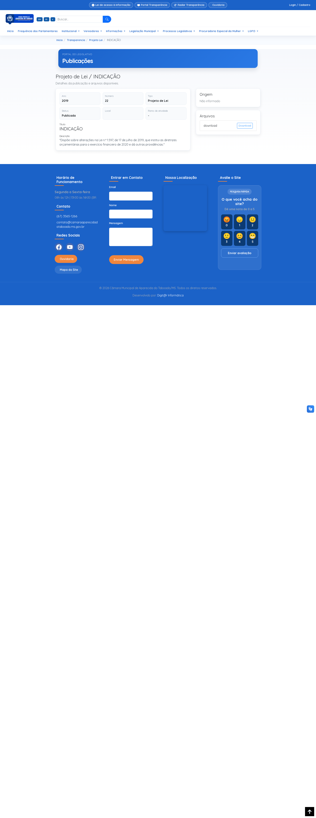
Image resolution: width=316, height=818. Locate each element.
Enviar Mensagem (126, 259)
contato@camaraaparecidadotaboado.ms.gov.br (77, 224)
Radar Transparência (191, 5)
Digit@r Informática (170, 295)
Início (10, 31)
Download (245, 125)
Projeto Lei (96, 40)
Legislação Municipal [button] (143, 31)
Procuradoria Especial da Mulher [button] (220, 31)
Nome (113, 205)
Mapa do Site (69, 270)
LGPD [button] (252, 31)
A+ (39, 19)
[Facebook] (59, 247)
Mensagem (116, 223)
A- (46, 19)
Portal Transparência (154, 5)
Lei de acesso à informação (112, 5)
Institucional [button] (69, 31)
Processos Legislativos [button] (178, 31)
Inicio (60, 40)
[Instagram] (81, 247)
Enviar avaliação (239, 253)
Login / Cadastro (299, 5)
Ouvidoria (218, 5)
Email (112, 187)
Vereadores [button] (92, 31)
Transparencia (76, 40)
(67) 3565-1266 (67, 216)
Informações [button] (114, 31)
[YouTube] (70, 247)
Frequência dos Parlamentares (38, 31)
